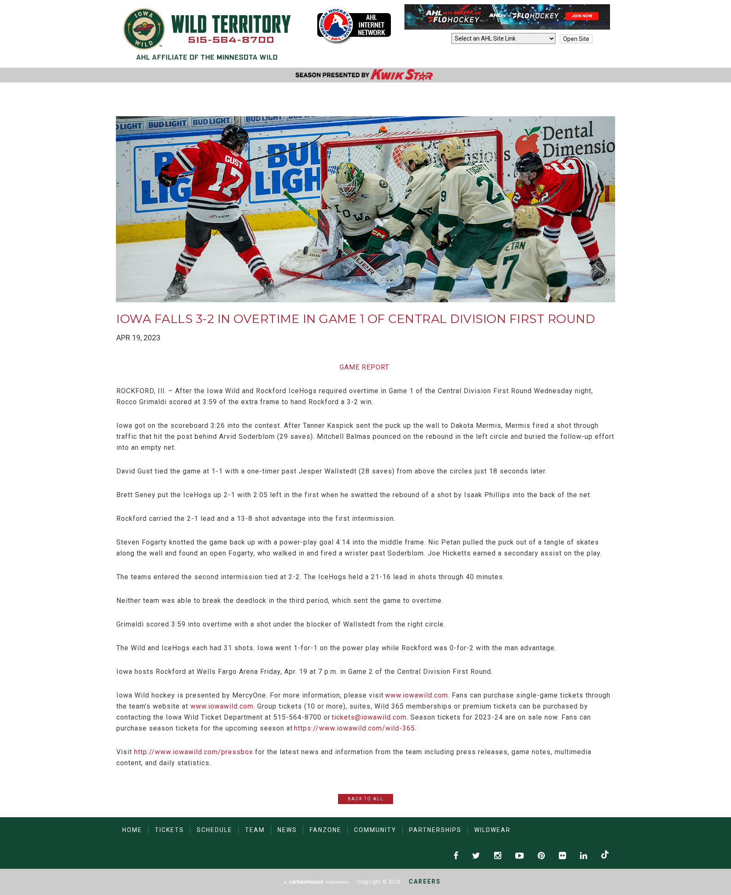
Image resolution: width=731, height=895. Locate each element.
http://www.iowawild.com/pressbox (193, 752)
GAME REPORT (364, 367)
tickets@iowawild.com (369, 717)
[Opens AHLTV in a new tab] (507, 27)
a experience (316, 882)
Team (255, 830)
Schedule (214, 830)
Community (375, 830)
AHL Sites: (434, 39)
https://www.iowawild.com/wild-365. (355, 728)
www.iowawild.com (416, 695)
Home (132, 830)
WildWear (492, 830)
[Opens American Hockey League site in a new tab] (354, 26)
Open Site (576, 39)
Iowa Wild (207, 33)
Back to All (366, 798)
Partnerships (435, 830)
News (287, 830)
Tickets (169, 830)
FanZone (325, 830)
